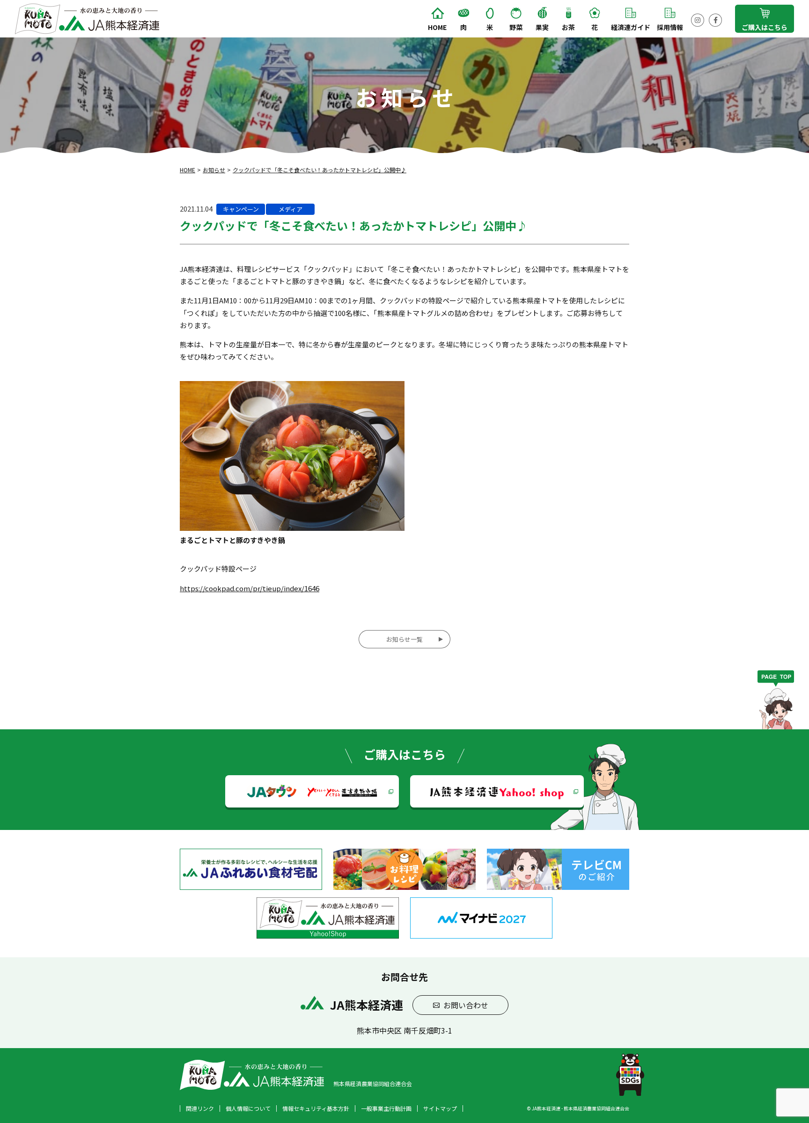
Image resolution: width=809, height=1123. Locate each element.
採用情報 (670, 27)
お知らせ (214, 170)
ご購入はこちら (764, 27)
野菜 (515, 27)
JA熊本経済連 (497, 791)
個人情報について (248, 1108)
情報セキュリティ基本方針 (315, 1108)
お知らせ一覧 (404, 639)
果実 (542, 27)
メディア (290, 209)
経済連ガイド (630, 27)
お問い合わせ (465, 1005)
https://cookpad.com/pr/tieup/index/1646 (249, 588)
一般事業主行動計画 (386, 1108)
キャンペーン (241, 209)
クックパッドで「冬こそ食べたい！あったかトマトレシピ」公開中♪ (319, 170)
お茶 (568, 27)
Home (437, 27)
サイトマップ (440, 1108)
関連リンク (200, 1108)
